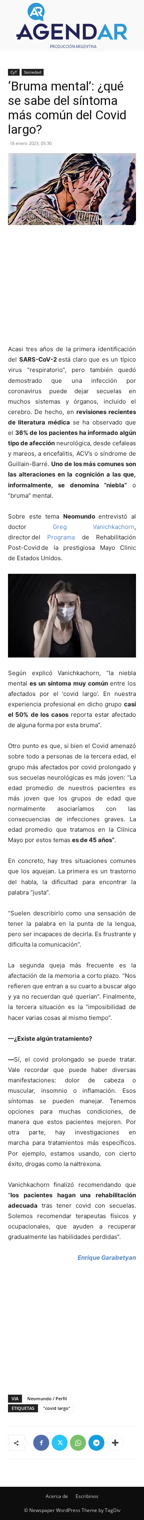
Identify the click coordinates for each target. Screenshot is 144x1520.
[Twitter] (60, 1443)
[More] (115, 1443)
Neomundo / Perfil (47, 1398)
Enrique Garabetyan (107, 1257)
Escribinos (87, 1496)
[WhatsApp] (78, 1443)
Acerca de (57, 1496)
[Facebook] (41, 1443)
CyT (13, 72)
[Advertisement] (72, 285)
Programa (61, 537)
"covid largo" (56, 1408)
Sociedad (32, 72)
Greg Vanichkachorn (94, 527)
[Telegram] (96, 1443)
